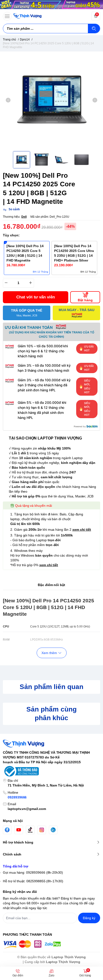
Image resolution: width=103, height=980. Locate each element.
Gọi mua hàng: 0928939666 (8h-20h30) (33, 872)
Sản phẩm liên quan (51, 686)
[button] (8, 100)
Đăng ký (89, 918)
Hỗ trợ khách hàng (18, 842)
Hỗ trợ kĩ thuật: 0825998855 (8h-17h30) (33, 881)
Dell (24, 216)
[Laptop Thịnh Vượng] (27, 16)
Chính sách (12, 854)
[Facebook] (7, 829)
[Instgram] (41, 829)
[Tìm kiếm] (94, 28)
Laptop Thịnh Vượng (69, 957)
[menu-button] (7, 16)
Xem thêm (49, 653)
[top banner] (51, 4)
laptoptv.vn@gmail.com (27, 809)
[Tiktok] (30, 830)
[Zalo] (53, 829)
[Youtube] (18, 830)
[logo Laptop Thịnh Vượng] (51, 744)
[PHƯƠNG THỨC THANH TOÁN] (51, 944)
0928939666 (17, 797)
